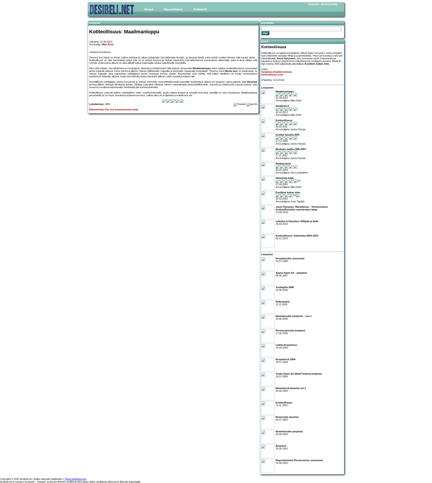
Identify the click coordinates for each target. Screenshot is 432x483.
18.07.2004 (285, 360)
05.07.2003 (287, 418)
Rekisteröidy (329, 4)
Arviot (148, 9)
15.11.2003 (284, 404)
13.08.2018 (302, 209)
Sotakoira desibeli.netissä (276, 72)
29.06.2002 (282, 447)
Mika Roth (108, 44)
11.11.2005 (283, 303)
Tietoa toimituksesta (75, 479)
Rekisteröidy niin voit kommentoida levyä (113, 109)
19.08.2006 (285, 288)
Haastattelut (173, 9)
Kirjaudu (313, 4)
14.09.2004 (286, 346)
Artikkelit (200, 9)
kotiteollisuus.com (272, 74)
